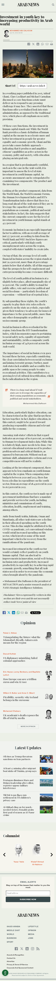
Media (31, 934)
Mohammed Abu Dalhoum (21, 31)
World (10, 934)
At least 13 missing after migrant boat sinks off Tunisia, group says (19, 769)
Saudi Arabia (13, 926)
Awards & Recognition (15, 955)
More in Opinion (28, 726)
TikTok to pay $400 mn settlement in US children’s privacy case (17, 798)
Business (12, 938)
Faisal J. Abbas (10, 633)
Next (51, 854)
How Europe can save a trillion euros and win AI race (19, 681)
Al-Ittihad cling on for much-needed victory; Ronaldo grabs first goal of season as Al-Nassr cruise (18, 811)
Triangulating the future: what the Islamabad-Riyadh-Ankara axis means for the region (21, 640)
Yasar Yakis (19, 862)
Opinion (28, 622)
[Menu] (3, 4)
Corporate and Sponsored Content (20, 968)
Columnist (11, 836)
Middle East (13, 930)
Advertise (10, 961)
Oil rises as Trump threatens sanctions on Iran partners (17, 757)
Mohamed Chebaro (12, 711)
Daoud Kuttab (9, 654)
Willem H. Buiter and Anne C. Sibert (19, 693)
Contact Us (11, 958)
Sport (10, 942)
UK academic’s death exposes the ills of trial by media (21, 717)
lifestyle (33, 926)
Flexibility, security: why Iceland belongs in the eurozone (20, 699)
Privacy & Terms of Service (17, 965)
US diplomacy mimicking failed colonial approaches (20, 659)
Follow (36, 613)
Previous (4, 854)
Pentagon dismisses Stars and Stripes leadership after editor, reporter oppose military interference (18, 784)
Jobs (30, 938)
